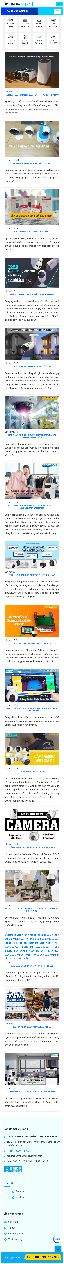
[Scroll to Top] (58, 1249)
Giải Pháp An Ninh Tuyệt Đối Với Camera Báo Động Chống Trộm (32, 436)
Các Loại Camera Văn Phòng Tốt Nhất (32, 966)
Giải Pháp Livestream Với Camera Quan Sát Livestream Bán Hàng (32, 507)
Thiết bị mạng (15, 1239)
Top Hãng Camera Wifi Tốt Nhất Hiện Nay (32, 575)
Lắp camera (17, 4)
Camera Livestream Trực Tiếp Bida (32, 643)
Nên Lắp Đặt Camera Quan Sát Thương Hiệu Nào (32, 95)
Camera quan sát (16, 1233)
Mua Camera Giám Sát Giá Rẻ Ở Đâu (32, 163)
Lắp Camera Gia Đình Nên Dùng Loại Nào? (32, 847)
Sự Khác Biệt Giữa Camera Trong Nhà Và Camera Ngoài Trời (32, 910)
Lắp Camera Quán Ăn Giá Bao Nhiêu (32, 1027)
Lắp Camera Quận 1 (16, 1129)
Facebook (21, 1191)
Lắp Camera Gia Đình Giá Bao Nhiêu (32, 232)
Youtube (20, 1197)
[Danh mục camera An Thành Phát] (57, 11)
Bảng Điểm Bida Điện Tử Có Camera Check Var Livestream (32, 709)
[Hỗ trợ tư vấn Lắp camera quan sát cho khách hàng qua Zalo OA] (57, 1239)
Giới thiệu (13, 1222)
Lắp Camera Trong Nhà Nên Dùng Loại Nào (32, 1092)
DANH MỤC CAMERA (18, 11)
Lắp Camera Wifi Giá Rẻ (32, 772)
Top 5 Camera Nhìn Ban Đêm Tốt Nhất (32, 366)
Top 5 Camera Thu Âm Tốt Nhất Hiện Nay (32, 294)
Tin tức (12, 1228)
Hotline (43, 1257)
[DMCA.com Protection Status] (13, 1169)
